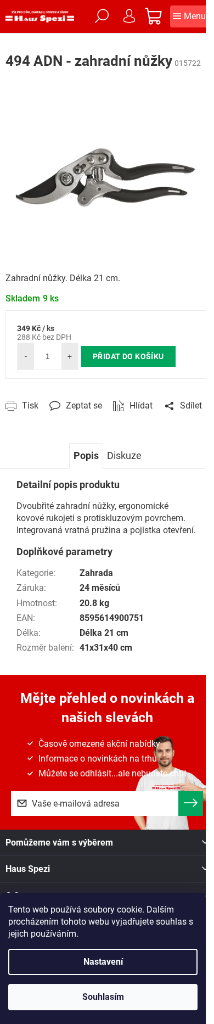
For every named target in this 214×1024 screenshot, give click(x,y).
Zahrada (96, 573)
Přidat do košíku (128, 356)
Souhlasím (103, 997)
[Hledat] (101, 16)
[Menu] (189, 16)
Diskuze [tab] (124, 455)
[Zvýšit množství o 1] (69, 356)
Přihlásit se (190, 803)
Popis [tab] (86, 455)
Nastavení (103, 961)
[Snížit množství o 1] (26, 356)
